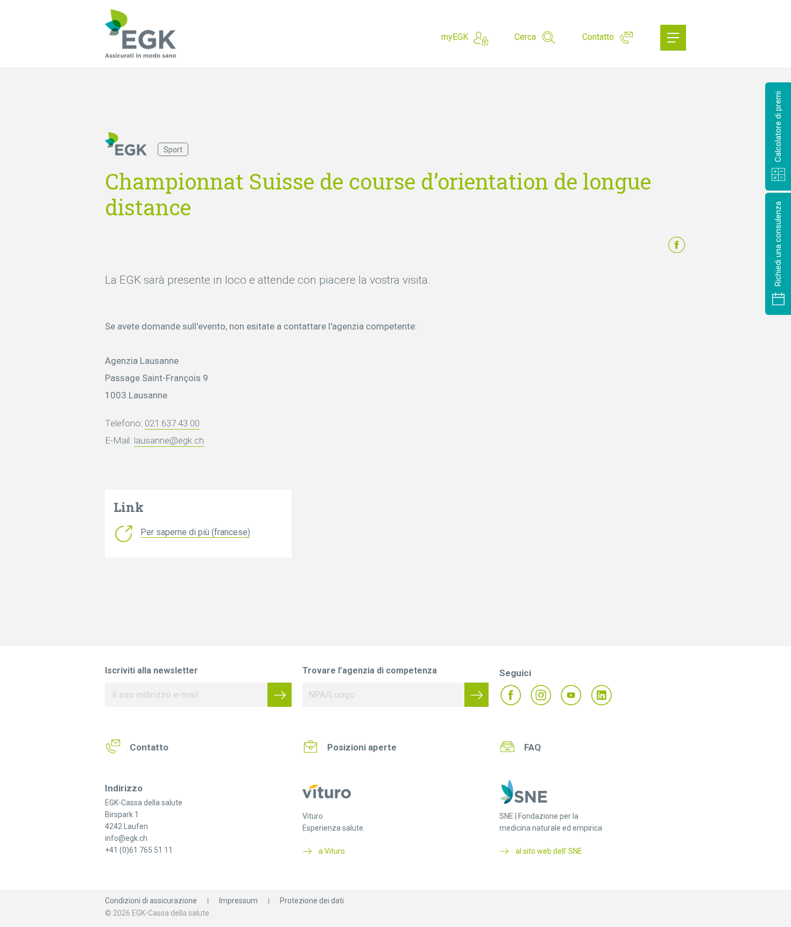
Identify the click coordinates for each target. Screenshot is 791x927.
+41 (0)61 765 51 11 (139, 850)
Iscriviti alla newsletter (151, 670)
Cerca (525, 37)
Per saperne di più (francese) (195, 532)
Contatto (598, 37)
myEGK (454, 37)
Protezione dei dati (312, 900)
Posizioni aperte (362, 747)
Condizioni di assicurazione (151, 900)
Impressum (238, 900)
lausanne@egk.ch (169, 440)
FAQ (532, 747)
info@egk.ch (126, 838)
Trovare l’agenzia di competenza (369, 670)
